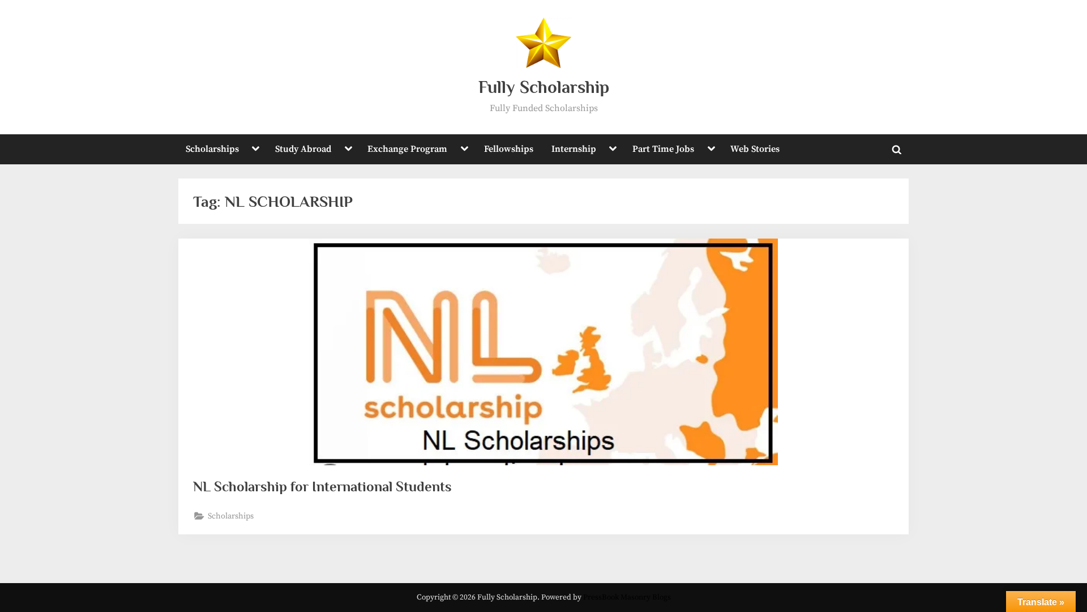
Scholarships (212, 149)
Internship (573, 149)
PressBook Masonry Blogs (627, 597)
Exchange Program (407, 149)
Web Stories (755, 149)
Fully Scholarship (543, 87)
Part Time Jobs (663, 149)
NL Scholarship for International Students (322, 486)
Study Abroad (303, 149)
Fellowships (508, 149)
